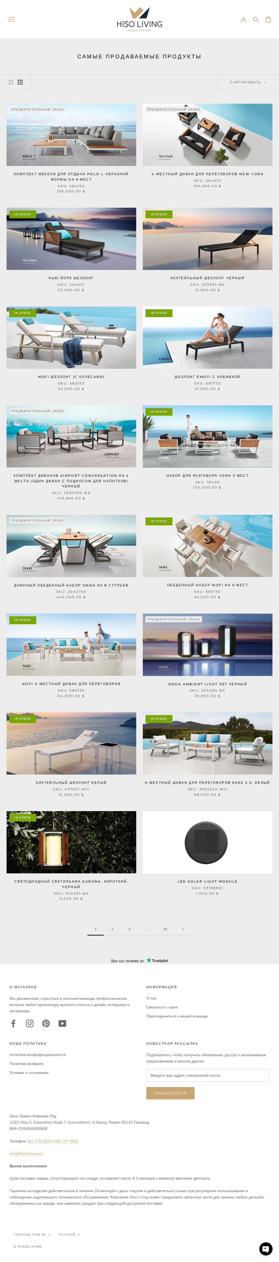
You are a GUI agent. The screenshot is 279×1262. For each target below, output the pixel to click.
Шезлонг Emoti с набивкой (208, 377)
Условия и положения (29, 1072)
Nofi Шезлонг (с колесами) (71, 377)
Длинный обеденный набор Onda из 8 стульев (71, 585)
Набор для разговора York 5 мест (207, 476)
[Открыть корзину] (268, 19)
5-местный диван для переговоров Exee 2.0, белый (207, 783)
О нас (151, 998)
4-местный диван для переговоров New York (207, 174)
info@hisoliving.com (27, 1153)
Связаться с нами (162, 1007)
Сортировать (246, 82)
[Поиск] (256, 19)
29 (165, 929)
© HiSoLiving (28, 1246)
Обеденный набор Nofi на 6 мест (207, 585)
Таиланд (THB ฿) (30, 1234)
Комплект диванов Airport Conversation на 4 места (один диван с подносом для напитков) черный (71, 481)
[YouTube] (62, 1023)
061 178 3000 (39, 1141)
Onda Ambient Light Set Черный (207, 684)
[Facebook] (13, 1023)
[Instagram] (30, 1023)
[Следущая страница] (183, 929)
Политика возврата (26, 1063)
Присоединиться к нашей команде (177, 1016)
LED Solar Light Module (208, 881)
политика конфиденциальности (38, 1054)
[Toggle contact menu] (265, 1248)
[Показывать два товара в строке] (10, 82)
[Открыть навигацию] (11, 19)
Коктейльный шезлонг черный (208, 278)
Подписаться (170, 1093)
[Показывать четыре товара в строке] (20, 82)
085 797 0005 (66, 1141)
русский (67, 1234)
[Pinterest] (46, 1023)
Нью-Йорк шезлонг (71, 278)
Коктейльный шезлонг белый (71, 783)
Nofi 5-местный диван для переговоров (71, 684)
